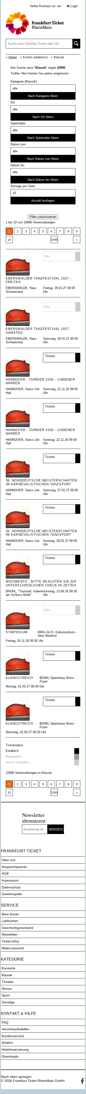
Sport (6, 995)
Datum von (18, 144)
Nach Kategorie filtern (43, 96)
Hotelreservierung (15, 1049)
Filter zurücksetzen (43, 217)
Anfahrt (7, 1043)
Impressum (10, 880)
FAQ (5, 1022)
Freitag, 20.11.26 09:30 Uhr (24, 641)
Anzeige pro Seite (23, 186)
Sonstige (8, 1002)
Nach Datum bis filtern (42, 180)
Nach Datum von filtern (43, 159)
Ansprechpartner (14, 867)
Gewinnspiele (12, 894)
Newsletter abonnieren (33, 817)
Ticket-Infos (10, 941)
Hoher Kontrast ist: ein (45, 6)
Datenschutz (11, 887)
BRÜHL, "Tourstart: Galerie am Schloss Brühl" (24, 593)
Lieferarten (10, 921)
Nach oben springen (16, 1077)
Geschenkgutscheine (17, 928)
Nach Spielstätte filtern (43, 138)
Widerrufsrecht (13, 948)
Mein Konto (10, 914)
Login (74, 6)
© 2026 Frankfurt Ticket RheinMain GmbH (32, 1081)
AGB (5, 873)
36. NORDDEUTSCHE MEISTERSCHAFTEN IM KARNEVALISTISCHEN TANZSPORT (41, 482)
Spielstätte (18, 123)
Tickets (50, 356)
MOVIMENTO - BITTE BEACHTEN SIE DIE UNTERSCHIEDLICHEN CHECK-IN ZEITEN (41, 583)
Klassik (7, 975)
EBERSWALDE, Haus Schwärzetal (21, 289)
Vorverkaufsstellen (15, 1029)
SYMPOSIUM (16, 632)
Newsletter (10, 934)
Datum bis (18, 165)
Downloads (10, 1056)
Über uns (9, 860)
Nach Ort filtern (43, 117)
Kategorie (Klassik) (24, 81)
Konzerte (8, 968)
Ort (13, 102)
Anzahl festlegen (42, 200)
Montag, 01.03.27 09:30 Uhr (25, 686)
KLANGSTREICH (19, 678)
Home (13, 57)
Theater (8, 982)
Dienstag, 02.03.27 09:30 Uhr (26, 732)
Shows (7, 989)
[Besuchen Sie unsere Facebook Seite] (81, 1080)
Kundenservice (13, 1036)
